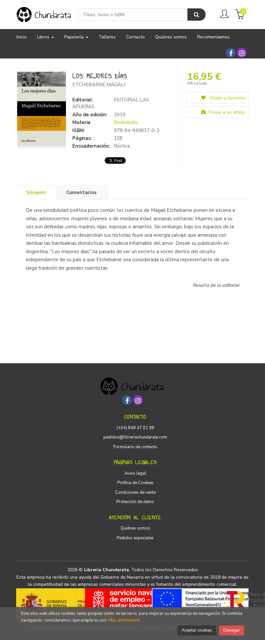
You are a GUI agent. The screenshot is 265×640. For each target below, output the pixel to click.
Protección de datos (135, 502)
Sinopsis (36, 192)
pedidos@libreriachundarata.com (135, 437)
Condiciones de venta (135, 492)
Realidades (126, 122)
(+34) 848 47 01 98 (135, 428)
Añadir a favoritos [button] (226, 98)
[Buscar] (196, 14)
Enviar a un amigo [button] (226, 112)
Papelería (74, 37)
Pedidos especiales (135, 538)
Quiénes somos (135, 528)
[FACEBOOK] (231, 52)
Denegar (231, 630)
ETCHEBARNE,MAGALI (98, 84)
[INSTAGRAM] (242, 52)
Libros (44, 37)
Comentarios (81, 192)
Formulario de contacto (135, 447)
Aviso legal (135, 473)
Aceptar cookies (197, 630)
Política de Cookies (135, 483)
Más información (124, 620)
